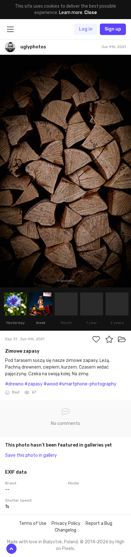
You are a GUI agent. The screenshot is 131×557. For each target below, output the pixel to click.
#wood (51, 384)
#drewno (14, 384)
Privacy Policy (66, 523)
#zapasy (33, 384)
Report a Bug (99, 523)
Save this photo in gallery (31, 455)
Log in (86, 29)
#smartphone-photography (87, 384)
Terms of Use (32, 523)
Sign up (113, 29)
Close (90, 12)
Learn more (70, 12)
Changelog (65, 530)
